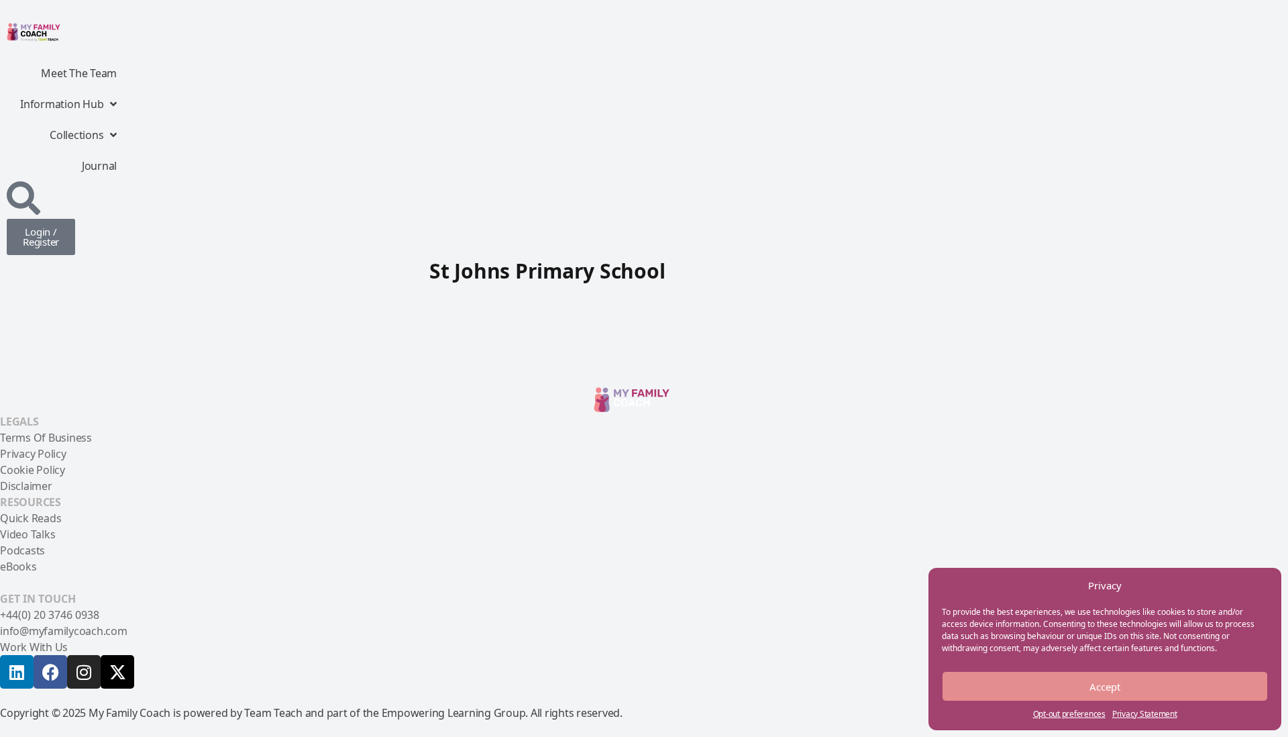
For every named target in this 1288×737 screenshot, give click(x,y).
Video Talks (27, 534)
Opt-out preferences (1069, 714)
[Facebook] (50, 672)
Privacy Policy (33, 453)
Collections (76, 135)
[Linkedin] (17, 672)
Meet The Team (79, 73)
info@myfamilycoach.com (63, 631)
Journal (99, 165)
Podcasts (22, 550)
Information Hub (61, 104)
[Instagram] (84, 672)
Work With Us (34, 647)
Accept (1104, 686)
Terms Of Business (46, 437)
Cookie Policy (32, 469)
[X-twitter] (117, 672)
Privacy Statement (1144, 714)
